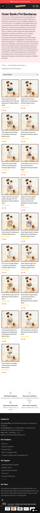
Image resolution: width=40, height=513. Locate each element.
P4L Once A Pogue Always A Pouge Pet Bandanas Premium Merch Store (10, 265)
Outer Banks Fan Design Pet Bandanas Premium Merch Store (9, 365)
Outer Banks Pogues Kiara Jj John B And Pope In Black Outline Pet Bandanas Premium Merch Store (29, 299)
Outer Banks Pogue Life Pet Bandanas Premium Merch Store (10, 297)
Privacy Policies (6, 449)
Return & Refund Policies (9, 470)
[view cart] (37, 6)
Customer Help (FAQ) (8, 476)
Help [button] (36, 510)
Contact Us (5, 473)
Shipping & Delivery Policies (10, 465)
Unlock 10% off (4, 504)
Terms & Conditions (7, 446)
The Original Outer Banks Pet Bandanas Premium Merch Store (9, 134)
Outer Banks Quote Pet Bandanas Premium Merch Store (29, 134)
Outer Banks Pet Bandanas (11, 69)
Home (4, 65)
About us (4, 444)
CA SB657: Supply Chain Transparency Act (14, 455)
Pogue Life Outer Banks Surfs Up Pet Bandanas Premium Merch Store (9, 165)
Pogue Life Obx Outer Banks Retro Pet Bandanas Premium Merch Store (29, 101)
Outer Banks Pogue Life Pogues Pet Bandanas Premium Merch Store (28, 265)
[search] (34, 6)
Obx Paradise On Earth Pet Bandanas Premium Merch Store (29, 332)
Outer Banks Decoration (16, 65)
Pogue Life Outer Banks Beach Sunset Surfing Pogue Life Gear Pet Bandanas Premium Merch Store (29, 201)
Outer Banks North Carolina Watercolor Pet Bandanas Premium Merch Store (29, 234)
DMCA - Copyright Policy (9, 452)
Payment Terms (6, 467)
